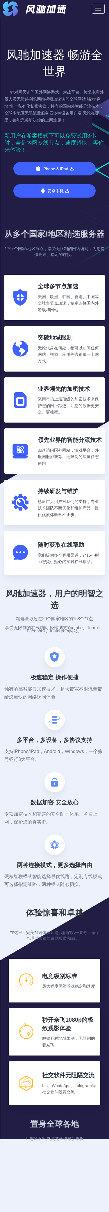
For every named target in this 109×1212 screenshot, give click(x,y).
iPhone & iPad (55, 168)
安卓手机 (55, 191)
